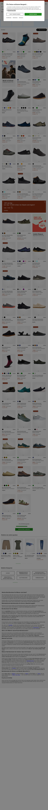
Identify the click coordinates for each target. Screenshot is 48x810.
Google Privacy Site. (12, 10)
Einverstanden (33, 14)
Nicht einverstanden (15, 14)
